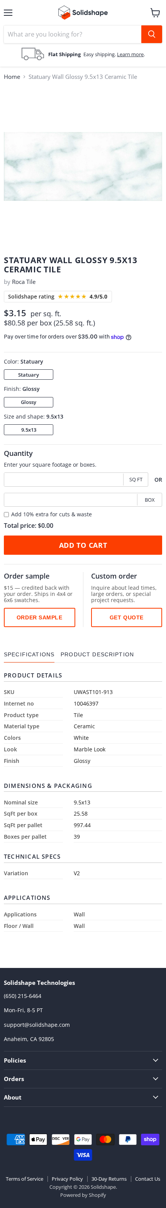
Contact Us (147, 1178)
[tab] (29, 654)
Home (12, 76)
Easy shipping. (100, 54)
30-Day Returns (109, 1178)
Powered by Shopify (83, 1194)
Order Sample (40, 617)
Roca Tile (24, 281)
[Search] (151, 34)
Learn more (130, 54)
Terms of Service (24, 1178)
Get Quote (127, 617)
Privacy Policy (67, 1178)
